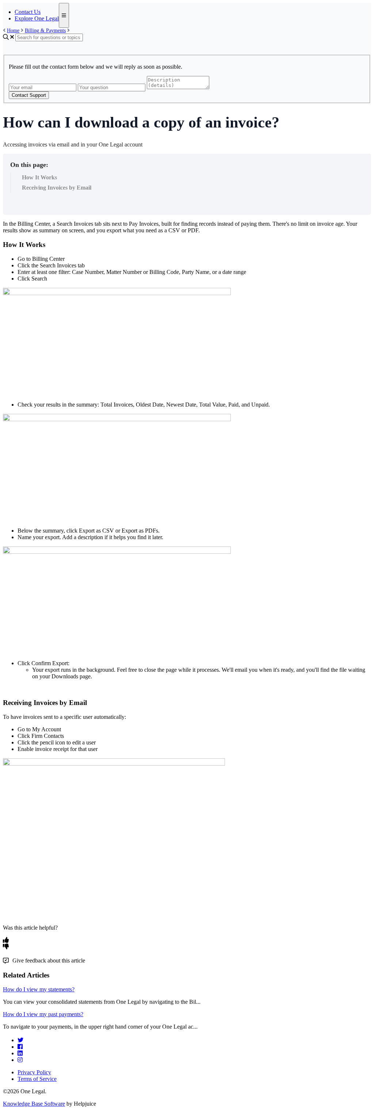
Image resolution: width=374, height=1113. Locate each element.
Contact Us (28, 12)
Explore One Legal (37, 18)
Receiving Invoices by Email (56, 187)
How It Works (39, 177)
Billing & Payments (45, 30)
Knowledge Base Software (34, 1104)
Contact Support (29, 95)
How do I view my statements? (39, 989)
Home (13, 30)
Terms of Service (37, 1079)
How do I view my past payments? (43, 1014)
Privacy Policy (34, 1072)
